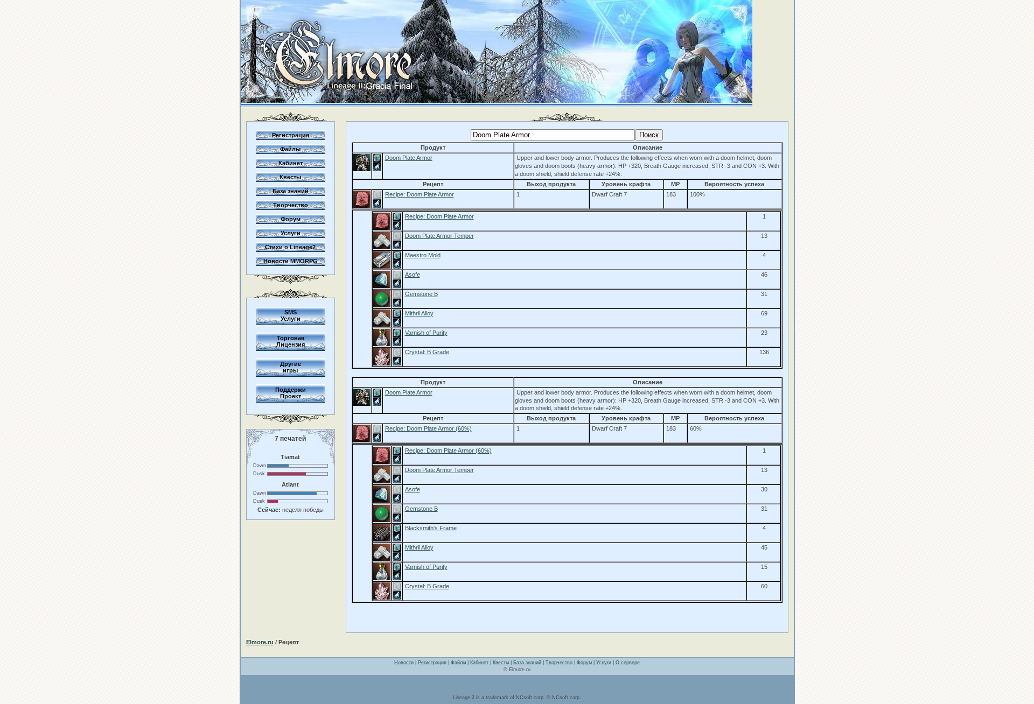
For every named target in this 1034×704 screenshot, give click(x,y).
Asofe (412, 274)
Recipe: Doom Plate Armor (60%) (428, 428)
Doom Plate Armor (408, 157)
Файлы (290, 149)
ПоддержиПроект (290, 392)
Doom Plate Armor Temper (439, 236)
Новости (404, 662)
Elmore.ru (260, 642)
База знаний (291, 191)
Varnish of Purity (426, 332)
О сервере (628, 662)
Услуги (291, 233)
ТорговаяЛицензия (290, 341)
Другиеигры (290, 367)
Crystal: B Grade (427, 352)
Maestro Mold (423, 255)
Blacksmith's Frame (431, 528)
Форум (291, 219)
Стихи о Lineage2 (290, 247)
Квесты (290, 177)
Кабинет (290, 163)
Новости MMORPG (290, 261)
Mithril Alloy (419, 313)
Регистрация (290, 135)
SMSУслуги (291, 315)
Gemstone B (421, 294)
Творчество (290, 205)
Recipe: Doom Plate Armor (419, 194)
